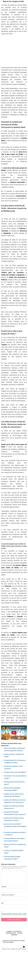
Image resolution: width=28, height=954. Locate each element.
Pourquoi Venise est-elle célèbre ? (15, 772)
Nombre (4, 886)
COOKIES (9, 931)
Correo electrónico (8, 895)
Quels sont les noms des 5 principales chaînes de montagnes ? (15, 826)
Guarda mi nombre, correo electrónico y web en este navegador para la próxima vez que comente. (14, 914)
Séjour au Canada (19, 940)
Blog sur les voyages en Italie (13, 1)
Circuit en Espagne (8, 942)
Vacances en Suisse (8, 940)
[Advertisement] (14, 51)
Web (2, 903)
